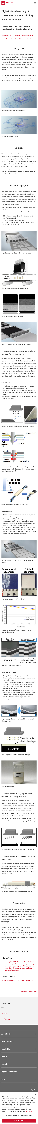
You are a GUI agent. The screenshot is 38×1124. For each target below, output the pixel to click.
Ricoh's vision (10, 39)
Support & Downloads (9, 1071)
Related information (24, 39)
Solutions (16, 35)
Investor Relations (7, 1041)
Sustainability (6, 1049)
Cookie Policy (29, 1111)
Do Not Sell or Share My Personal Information (19, 1115)
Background (5, 35)
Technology (5, 1064)
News (3, 1079)
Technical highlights (28, 35)
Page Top (34, 1090)
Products (4, 1056)
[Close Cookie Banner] (36, 1094)
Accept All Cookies (19, 1120)
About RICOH (6, 1034)
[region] (19, 1108)
